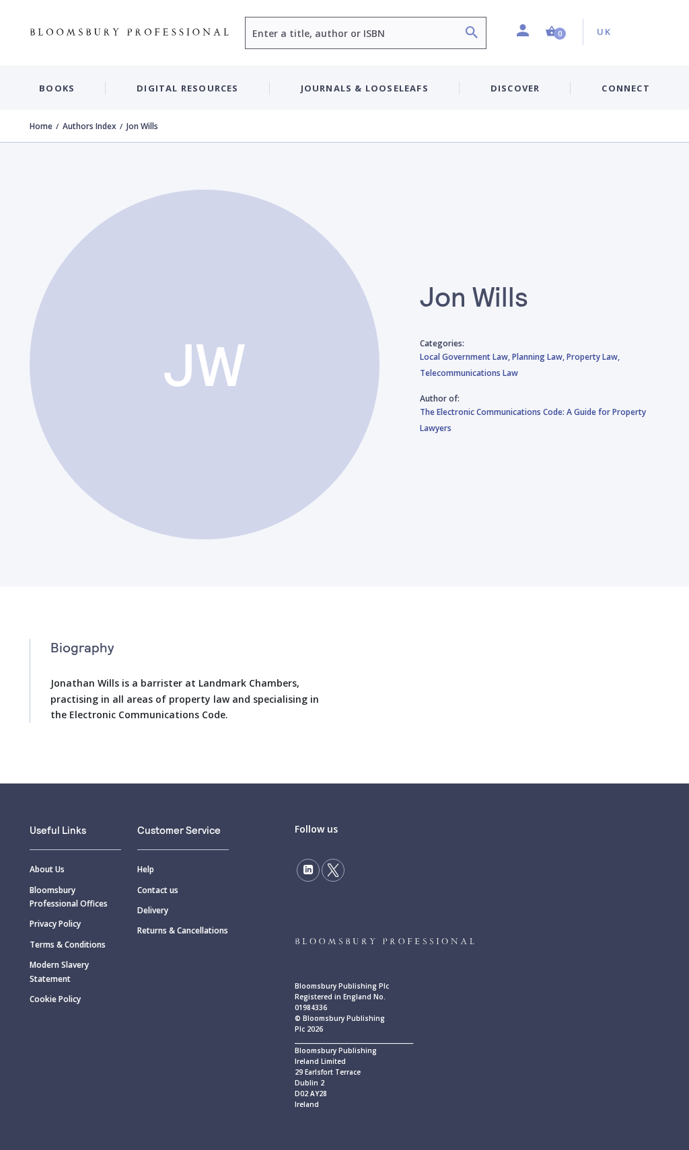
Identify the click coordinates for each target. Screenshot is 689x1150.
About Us (47, 869)
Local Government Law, (466, 356)
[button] (556, 32)
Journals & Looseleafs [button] (365, 88)
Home (41, 126)
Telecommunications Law (469, 373)
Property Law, (593, 356)
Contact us (157, 890)
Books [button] (57, 88)
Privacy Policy (55, 923)
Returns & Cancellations (182, 930)
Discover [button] (515, 88)
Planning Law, (539, 356)
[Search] (472, 34)
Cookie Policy (55, 999)
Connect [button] (625, 88)
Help (145, 869)
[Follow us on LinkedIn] (308, 870)
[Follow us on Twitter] (333, 870)
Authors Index (89, 126)
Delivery (152, 910)
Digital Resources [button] (187, 88)
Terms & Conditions (68, 944)
